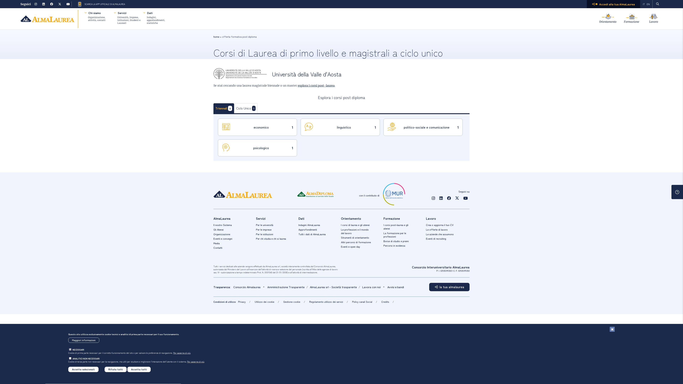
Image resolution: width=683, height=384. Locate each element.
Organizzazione (221, 234)
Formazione (631, 21)
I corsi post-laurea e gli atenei (395, 226)
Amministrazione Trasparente (286, 287)
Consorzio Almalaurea (247, 287)
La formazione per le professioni (394, 234)
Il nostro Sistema (222, 225)
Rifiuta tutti (115, 369)
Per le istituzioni (264, 234)
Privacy (242, 301)
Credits (385, 301)
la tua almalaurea (452, 286)
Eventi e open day (350, 246)
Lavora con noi (371, 287)
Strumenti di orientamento (355, 237)
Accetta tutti (139, 369)
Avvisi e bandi (395, 287)
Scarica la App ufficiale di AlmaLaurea (104, 4)
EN (648, 4)
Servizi (122, 13)
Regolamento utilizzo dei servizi (326, 301)
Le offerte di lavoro (437, 229)
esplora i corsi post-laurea (316, 85)
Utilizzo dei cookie (264, 301)
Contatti (217, 247)
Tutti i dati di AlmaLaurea (312, 234)
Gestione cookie (291, 301)
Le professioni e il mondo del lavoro (355, 231)
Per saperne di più (181, 352)
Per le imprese (263, 229)
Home (216, 36)
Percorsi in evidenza (394, 245)
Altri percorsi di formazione (356, 242)
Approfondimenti (307, 229)
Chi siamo (94, 13)
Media (216, 243)
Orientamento (607, 21)
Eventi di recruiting (436, 238)
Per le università (264, 225)
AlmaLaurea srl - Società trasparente (333, 287)
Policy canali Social (362, 301)
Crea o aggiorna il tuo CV (440, 225)
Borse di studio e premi (396, 241)
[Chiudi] (612, 329)
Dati (150, 13)
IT (644, 4)
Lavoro (653, 21)
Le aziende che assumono (440, 234)
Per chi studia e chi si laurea (271, 238)
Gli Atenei (218, 229)
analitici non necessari (86, 358)
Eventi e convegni (222, 238)
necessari (78, 349)
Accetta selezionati (83, 369)
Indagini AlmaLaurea (309, 225)
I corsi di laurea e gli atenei (355, 225)
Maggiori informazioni (84, 340)
